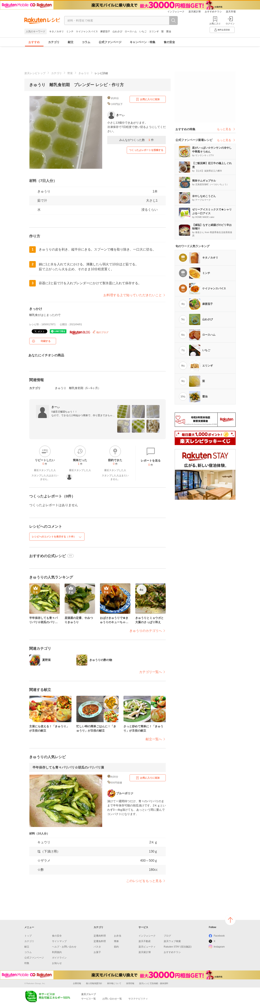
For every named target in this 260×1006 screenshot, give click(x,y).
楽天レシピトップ (35, 73)
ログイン (230, 23)
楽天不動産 (145, 941)
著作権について (114, 983)
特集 (26, 963)
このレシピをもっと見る (144, 881)
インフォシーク (175, 11)
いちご (143, 31)
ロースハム (131, 31)
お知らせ (57, 963)
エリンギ (154, 31)
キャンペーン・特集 (142, 42)
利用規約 (57, 952)
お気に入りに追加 (150, 99)
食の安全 (169, 42)
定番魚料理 (100, 941)
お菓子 (97, 952)
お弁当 (117, 935)
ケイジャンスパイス (87, 31)
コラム (86, 42)
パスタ (97, 946)
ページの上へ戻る (230, 920)
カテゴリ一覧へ (150, 672)
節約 (116, 946)
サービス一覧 (88, 998)
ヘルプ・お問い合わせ (64, 946)
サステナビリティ (138, 998)
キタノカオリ (56, 31)
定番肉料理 (100, 935)
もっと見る (224, 129)
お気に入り (215, 23)
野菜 (70, 73)
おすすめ (34, 42)
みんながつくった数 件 (136, 140)
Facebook (219, 935)
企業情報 (77, 983)
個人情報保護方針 (94, 983)
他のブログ (102, 332)
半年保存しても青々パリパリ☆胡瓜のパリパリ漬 (68, 767)
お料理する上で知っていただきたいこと (132, 295)
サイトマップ (59, 941)
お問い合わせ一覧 (112, 998)
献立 (71, 42)
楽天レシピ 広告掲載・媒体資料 (153, 983)
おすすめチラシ (213, 11)
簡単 (116, 941)
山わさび (117, 31)
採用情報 (130, 983)
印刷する (46, 341)
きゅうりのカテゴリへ (145, 630)
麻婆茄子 (105, 31)
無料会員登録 (224, 30)
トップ (28, 935)
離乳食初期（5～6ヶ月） (85, 388)
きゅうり (83, 73)
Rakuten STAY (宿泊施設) (178, 946)
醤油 (168, 31)
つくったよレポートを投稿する (146, 150)
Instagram (219, 946)
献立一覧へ (154, 739)
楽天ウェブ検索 (172, 941)
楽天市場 (231, 11)
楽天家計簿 (194, 11)
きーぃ (55, 406)
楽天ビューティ (147, 946)
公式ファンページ (110, 42)
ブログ (167, 935)
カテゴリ (54, 42)
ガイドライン (59, 957)
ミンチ (70, 31)
